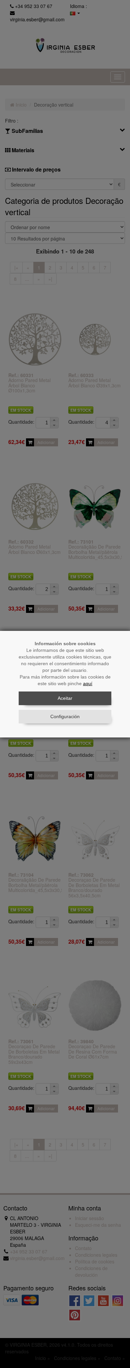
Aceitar (65, 698)
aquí (87, 683)
